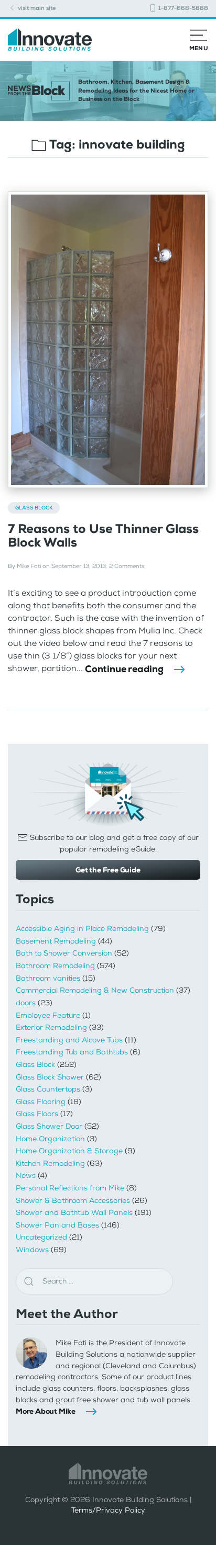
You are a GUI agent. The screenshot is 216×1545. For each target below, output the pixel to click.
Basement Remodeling (56, 941)
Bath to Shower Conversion (64, 953)
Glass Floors (37, 1114)
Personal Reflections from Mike (70, 1188)
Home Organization (50, 1139)
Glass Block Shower (50, 1077)
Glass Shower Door (49, 1126)
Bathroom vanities (48, 978)
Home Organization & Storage (69, 1151)
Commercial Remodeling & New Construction (95, 990)
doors (26, 1003)
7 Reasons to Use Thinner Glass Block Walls (103, 535)
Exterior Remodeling (51, 1027)
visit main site (36, 8)
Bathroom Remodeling (55, 966)
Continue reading (124, 669)
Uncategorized (41, 1237)
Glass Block (33, 507)
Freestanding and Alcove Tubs (69, 1040)
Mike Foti (29, 566)
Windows (32, 1250)
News (26, 1175)
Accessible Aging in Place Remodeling (82, 929)
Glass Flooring (41, 1102)
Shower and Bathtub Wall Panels (74, 1213)
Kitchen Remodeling (50, 1163)
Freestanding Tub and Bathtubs (72, 1052)
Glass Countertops (48, 1089)
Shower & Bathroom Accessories (73, 1201)
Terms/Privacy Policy (108, 1510)
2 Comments (126, 566)
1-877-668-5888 (182, 8)
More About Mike (45, 1411)
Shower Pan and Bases (57, 1225)
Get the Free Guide (107, 869)
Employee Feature (48, 1015)
